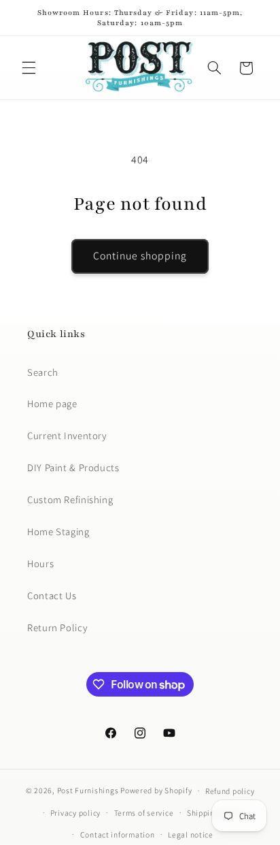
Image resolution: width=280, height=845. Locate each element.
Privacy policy (75, 813)
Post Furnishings (88, 790)
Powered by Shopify (156, 790)
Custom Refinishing (70, 499)
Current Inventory (67, 435)
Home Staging (58, 531)
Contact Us (51, 595)
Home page (52, 403)
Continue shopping (140, 256)
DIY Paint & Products (73, 467)
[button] (28, 68)
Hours (40, 563)
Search (42, 372)
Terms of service (144, 813)
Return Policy (57, 627)
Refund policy (230, 791)
